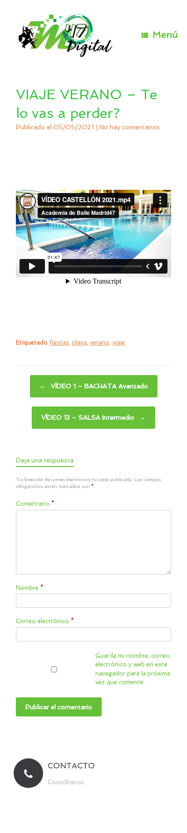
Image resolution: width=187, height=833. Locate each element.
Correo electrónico (45, 621)
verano (99, 342)
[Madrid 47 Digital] (66, 35)
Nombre (30, 587)
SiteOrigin (110, 815)
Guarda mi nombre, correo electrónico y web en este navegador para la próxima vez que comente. (132, 669)
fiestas (59, 342)
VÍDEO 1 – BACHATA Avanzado (93, 386)
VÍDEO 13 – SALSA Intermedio (93, 417)
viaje (119, 342)
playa (79, 342)
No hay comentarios (129, 127)
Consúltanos (67, 782)
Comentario (35, 503)
